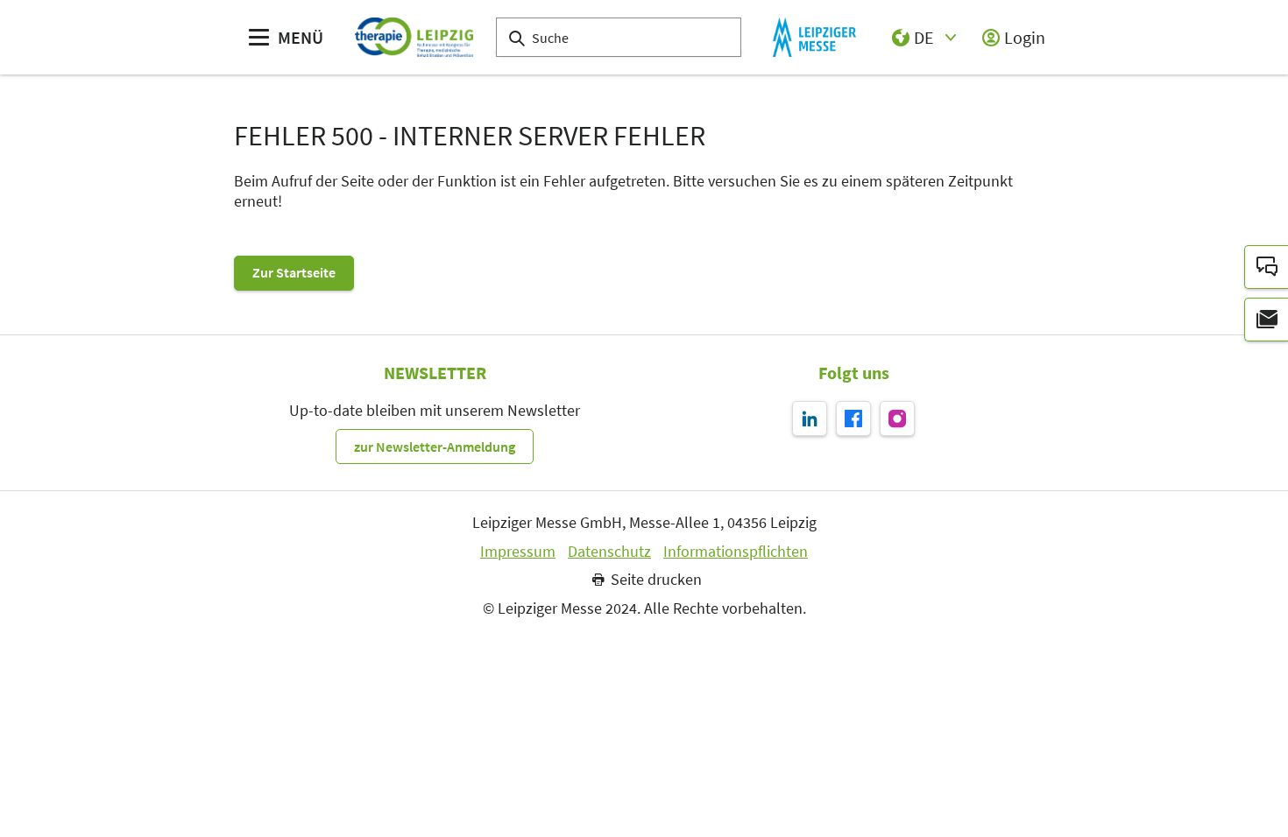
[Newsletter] (1266, 319)
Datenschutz (609, 551)
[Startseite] (414, 37)
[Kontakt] (1266, 267)
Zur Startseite (294, 272)
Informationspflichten (735, 551)
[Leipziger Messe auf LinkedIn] (809, 418)
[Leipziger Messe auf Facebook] (853, 418)
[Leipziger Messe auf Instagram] (897, 418)
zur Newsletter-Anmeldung (434, 446)
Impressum (518, 551)
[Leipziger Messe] (814, 37)
